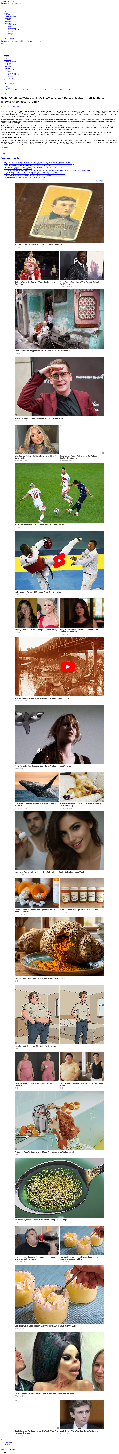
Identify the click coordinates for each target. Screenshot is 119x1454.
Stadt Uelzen (12, 25)
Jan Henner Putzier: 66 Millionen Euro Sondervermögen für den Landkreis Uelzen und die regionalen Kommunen (37, 162)
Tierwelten (7, 21)
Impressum (7, 1444)
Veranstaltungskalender (11, 38)
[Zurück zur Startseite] (11, 3)
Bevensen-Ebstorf (13, 30)
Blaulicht (7, 20)
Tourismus (7, 18)
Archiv (6, 36)
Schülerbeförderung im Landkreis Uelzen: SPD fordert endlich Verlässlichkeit (27, 165)
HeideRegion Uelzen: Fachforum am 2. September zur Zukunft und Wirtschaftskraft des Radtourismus (34, 174)
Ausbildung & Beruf (10, 16)
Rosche (10, 31)
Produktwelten (8, 35)
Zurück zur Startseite (7, 153)
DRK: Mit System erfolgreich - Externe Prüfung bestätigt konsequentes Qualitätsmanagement (31, 172)
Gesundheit (7, 14)
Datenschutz (8, 1443)
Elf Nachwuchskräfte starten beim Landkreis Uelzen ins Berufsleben (25, 177)
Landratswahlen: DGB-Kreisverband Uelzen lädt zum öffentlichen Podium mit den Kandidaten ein (33, 167)
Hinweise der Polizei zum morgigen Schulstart (18, 169)
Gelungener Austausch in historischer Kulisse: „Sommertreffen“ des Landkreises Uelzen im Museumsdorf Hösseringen (39, 164)
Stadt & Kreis (8, 23)
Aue (9, 26)
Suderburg (11, 33)
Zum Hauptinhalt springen (8, 1)
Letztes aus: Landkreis (11, 158)
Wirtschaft (7, 11)
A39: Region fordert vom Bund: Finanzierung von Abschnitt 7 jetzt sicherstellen (27, 175)
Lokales (6, 9)
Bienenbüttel (12, 28)
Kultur (6, 13)
